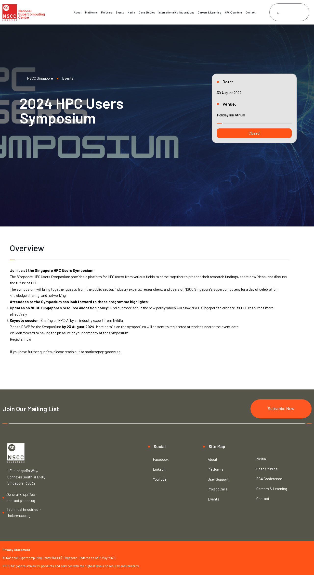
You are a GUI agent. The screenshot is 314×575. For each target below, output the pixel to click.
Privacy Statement (16, 550)
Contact (251, 12)
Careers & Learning (209, 12)
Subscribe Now (281, 409)
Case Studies (147, 12)
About (77, 12)
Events (120, 12)
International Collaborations (176, 12)
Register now (20, 339)
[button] (254, 133)
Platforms (91, 12)
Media (131, 12)
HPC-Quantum (233, 12)
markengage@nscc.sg (102, 352)
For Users (106, 12)
